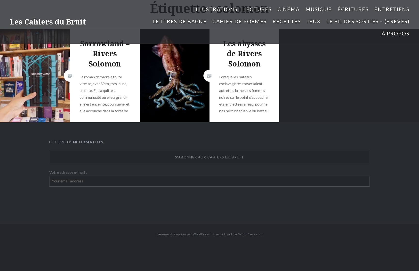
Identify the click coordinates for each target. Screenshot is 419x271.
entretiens (391, 9)
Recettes (287, 21)
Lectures (257, 9)
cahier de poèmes (239, 21)
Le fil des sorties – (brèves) (367, 21)
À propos (395, 33)
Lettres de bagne (180, 21)
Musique (319, 9)
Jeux (314, 21)
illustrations (215, 9)
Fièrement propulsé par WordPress (183, 234)
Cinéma (288, 9)
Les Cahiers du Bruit (48, 22)
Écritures (353, 9)
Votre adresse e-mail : (68, 172)
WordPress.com (250, 234)
